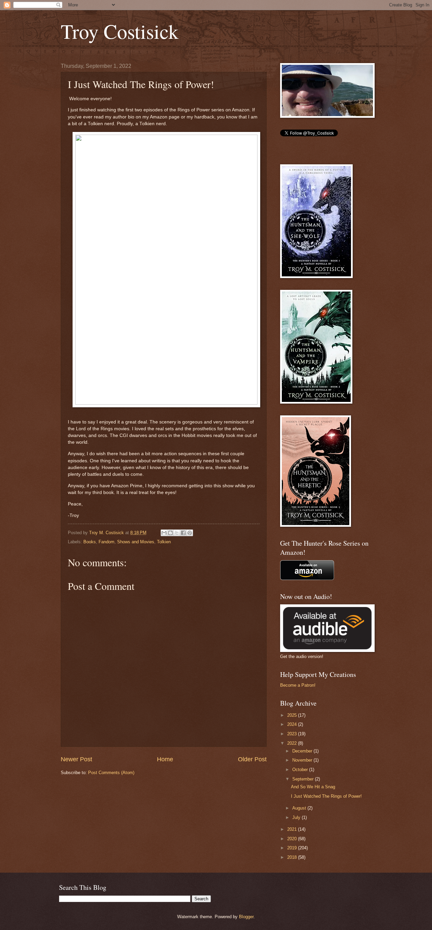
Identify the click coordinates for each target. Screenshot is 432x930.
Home (165, 759)
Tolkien (164, 541)
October (300, 769)
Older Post (252, 759)
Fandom (106, 541)
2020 (292, 838)
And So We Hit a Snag (313, 786)
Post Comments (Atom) (111, 772)
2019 (292, 847)
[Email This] (164, 532)
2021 (292, 829)
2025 (292, 715)
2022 (292, 743)
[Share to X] (176, 532)
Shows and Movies (135, 541)
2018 (292, 857)
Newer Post (76, 759)
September (303, 779)
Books (89, 541)
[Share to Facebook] (183, 532)
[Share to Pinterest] (189, 532)
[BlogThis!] (170, 532)
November (303, 760)
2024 (292, 724)
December (303, 751)
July (297, 817)
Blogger (246, 916)
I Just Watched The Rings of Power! (326, 796)
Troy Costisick (120, 31)
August (299, 808)
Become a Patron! (298, 685)
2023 (292, 733)
